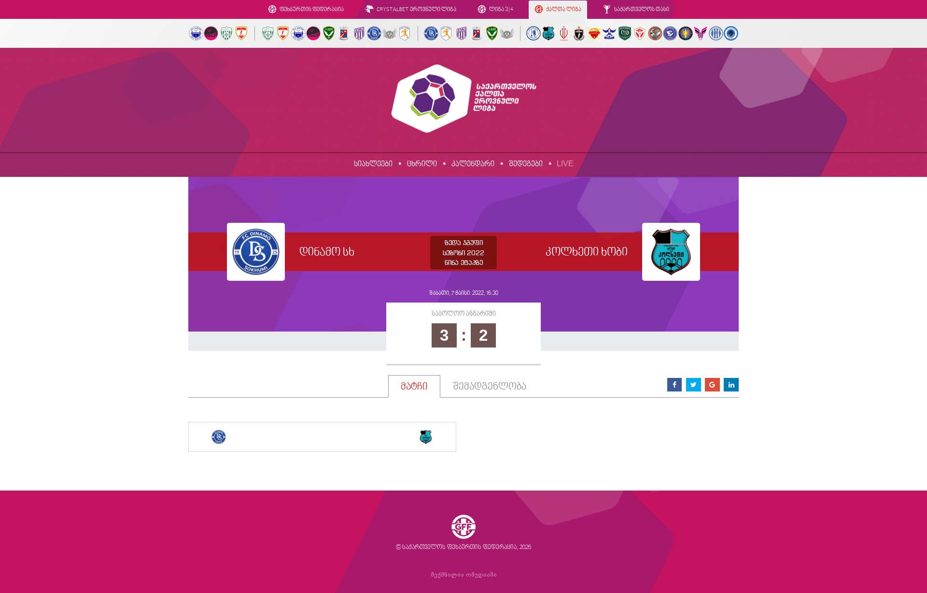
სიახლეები (373, 164)
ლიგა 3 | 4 (500, 10)
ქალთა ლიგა (563, 10)
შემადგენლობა (489, 387)
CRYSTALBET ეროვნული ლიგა (416, 10)
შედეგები (526, 164)
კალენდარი (472, 164)
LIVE (565, 163)
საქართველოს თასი (641, 10)
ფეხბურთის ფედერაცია (311, 10)
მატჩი (414, 387)
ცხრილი (422, 164)
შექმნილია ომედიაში (464, 575)
